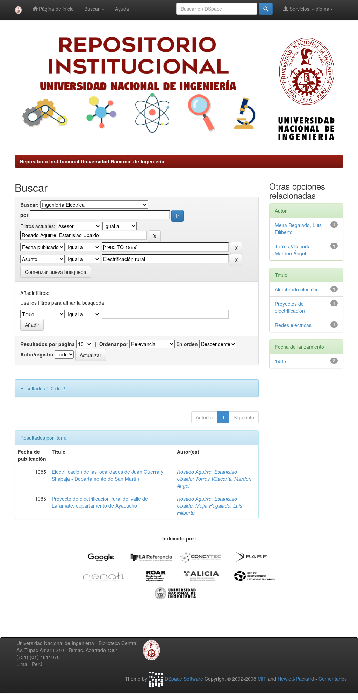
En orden (187, 343)
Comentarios (332, 678)
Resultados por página (47, 343)
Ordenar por (113, 343)
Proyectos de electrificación (290, 307)
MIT (262, 678)
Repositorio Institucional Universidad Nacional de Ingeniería (92, 161)
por (24, 214)
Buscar (92, 8)
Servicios (299, 8)
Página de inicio (55, 8)
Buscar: (29, 204)
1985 (280, 361)
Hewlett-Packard (296, 678)
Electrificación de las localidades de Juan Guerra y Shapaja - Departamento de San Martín (107, 475)
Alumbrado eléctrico (297, 289)
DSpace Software (184, 678)
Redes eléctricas (293, 324)
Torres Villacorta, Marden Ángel (293, 250)
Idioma (321, 8)
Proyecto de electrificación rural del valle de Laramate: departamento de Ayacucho (100, 502)
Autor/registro (36, 354)
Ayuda (122, 8)
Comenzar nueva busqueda (55, 271)
